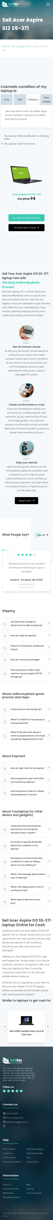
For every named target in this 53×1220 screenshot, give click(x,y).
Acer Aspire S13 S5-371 (26, 194)
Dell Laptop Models (35, 1153)
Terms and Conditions (12, 1162)
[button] (8, 568)
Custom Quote (9, 1157)
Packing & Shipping (35, 1149)
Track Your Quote (34, 1193)
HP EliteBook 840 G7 (26, 584)
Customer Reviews (11, 1189)
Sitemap (30, 1189)
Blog (29, 1184)
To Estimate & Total (25, 227)
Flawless (33, 99)
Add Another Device (28, 217)
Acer (29, 46)
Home (5, 46)
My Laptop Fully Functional (19, 143)
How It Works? (9, 1149)
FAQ (28, 1157)
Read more (25, 500)
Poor (6, 99)
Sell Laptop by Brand (11, 1197)
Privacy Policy (33, 1162)
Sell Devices (8, 1193)
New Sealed (46, 99)
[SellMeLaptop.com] (10, 6)
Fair (20, 99)
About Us (7, 1184)
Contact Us (7, 1153)
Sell (13, 46)
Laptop (21, 46)
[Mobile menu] (48, 4)
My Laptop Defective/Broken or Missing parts (26, 137)
